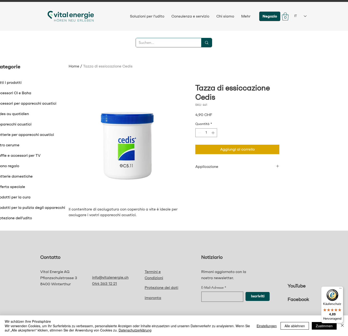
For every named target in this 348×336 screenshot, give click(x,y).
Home (74, 66)
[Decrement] (199, 133)
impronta (153, 298)
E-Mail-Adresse (212, 287)
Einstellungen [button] (267, 325)
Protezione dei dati (161, 287)
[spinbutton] (206, 133)
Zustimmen (324, 325)
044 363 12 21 (104, 283)
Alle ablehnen (295, 325)
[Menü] (340, 289)
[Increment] (213, 133)
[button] (285, 16)
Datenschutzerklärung (135, 330)
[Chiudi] (342, 325)
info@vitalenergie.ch (110, 277)
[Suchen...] (206, 42)
